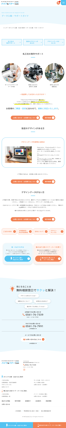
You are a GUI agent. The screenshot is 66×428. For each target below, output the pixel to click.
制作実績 (48, 118)
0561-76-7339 (34, 314)
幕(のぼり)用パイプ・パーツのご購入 (48, 259)
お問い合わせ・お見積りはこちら (24, 118)
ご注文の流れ (5, 380)
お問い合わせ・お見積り (40, 384)
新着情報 (48, 401)
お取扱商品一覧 (6, 396)
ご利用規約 (18, 411)
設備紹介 (28, 401)
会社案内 (38, 401)
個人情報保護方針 (46, 411)
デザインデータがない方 (53, 42)
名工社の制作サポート (10, 42)
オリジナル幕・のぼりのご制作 (18, 259)
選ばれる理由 (6, 401)
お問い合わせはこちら (33, 339)
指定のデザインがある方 (32, 42)
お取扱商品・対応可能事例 (9, 382)
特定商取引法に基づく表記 (31, 411)
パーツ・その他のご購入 (40, 394)
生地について (5, 387)
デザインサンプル (7, 384)
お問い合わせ (6, 404)
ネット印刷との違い (39, 382)
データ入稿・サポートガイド (42, 380)
